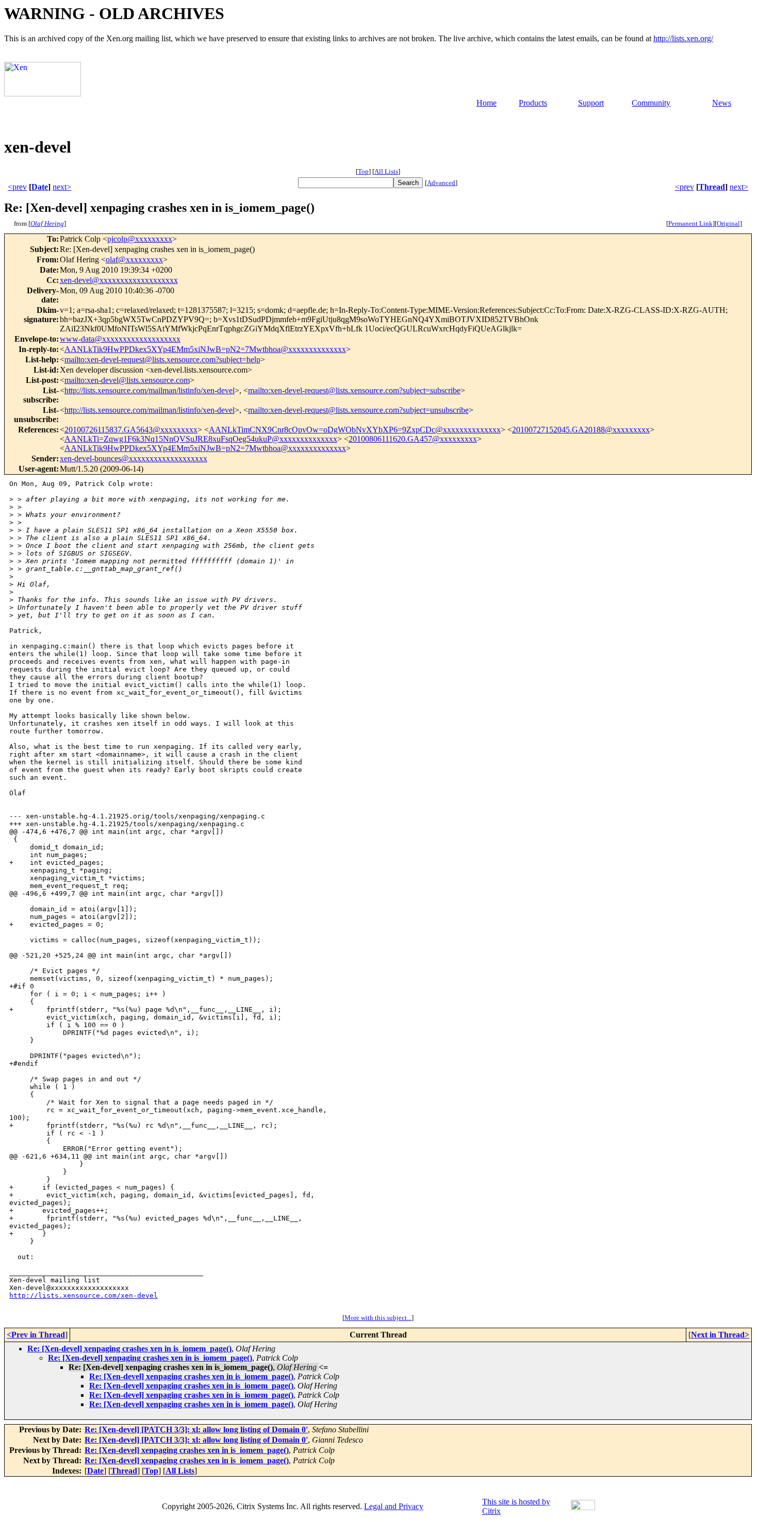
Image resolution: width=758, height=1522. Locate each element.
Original (728, 223)
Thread (712, 186)
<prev (17, 186)
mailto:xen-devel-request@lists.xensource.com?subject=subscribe (354, 390)
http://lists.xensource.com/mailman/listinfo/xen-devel (149, 390)
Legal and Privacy (393, 1506)
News (721, 102)
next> (62, 186)
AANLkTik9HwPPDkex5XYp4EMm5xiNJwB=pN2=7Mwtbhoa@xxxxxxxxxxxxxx (205, 349)
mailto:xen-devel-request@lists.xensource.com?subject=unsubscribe (358, 410)
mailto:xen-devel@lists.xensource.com (127, 380)
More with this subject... (377, 1318)
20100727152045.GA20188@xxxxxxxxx (581, 429)
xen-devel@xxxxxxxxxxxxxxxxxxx (119, 280)
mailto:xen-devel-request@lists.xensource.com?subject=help (162, 359)
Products (533, 102)
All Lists (386, 171)
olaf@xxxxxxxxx (134, 259)
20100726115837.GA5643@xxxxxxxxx (130, 429)
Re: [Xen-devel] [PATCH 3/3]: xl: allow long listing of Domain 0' (196, 1429)
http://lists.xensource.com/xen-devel (83, 1295)
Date (39, 186)
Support (591, 102)
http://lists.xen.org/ (683, 38)
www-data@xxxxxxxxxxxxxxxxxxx (120, 338)
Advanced (441, 183)
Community (651, 102)
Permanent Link (690, 223)
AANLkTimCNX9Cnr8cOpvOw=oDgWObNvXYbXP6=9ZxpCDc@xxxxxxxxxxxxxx (355, 429)
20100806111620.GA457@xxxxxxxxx (413, 438)
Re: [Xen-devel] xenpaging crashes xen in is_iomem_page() (129, 1348)
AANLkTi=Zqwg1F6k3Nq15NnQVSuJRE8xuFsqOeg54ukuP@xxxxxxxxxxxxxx (200, 438)
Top (363, 171)
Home (486, 102)
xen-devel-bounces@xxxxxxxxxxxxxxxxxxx (133, 458)
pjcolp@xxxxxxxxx (139, 239)
